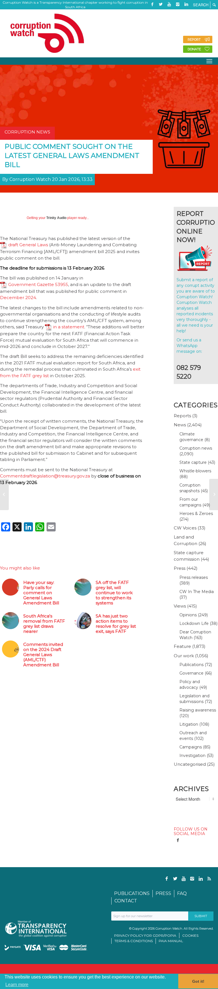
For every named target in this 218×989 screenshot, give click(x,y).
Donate (194, 49)
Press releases (193, 577)
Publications (191, 664)
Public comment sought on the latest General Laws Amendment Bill (72, 155)
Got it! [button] (198, 981)
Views (180, 606)
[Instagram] (177, 4)
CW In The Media (196, 591)
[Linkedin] (186, 4)
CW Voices (185, 528)
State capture (193, 462)
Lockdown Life (194, 623)
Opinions (188, 614)
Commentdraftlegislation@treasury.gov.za (45, 476)
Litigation (188, 724)
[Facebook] (152, 4)
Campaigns (190, 747)
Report (194, 39)
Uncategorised (190, 764)
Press (179, 568)
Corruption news (195, 448)
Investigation (192, 755)
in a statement (68, 326)
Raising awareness (197, 710)
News (180, 424)
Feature (182, 646)
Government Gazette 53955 (38, 284)
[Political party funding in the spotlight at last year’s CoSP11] (213, 494)
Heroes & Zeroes (196, 513)
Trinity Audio (56, 218)
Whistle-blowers (195, 470)
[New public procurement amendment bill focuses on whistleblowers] (4, 494)
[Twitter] (160, 4)
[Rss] (152, 13)
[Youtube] (169, 4)
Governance (191, 673)
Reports (182, 415)
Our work (184, 655)
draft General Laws (28, 244)
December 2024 (18, 297)
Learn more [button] (16, 984)
